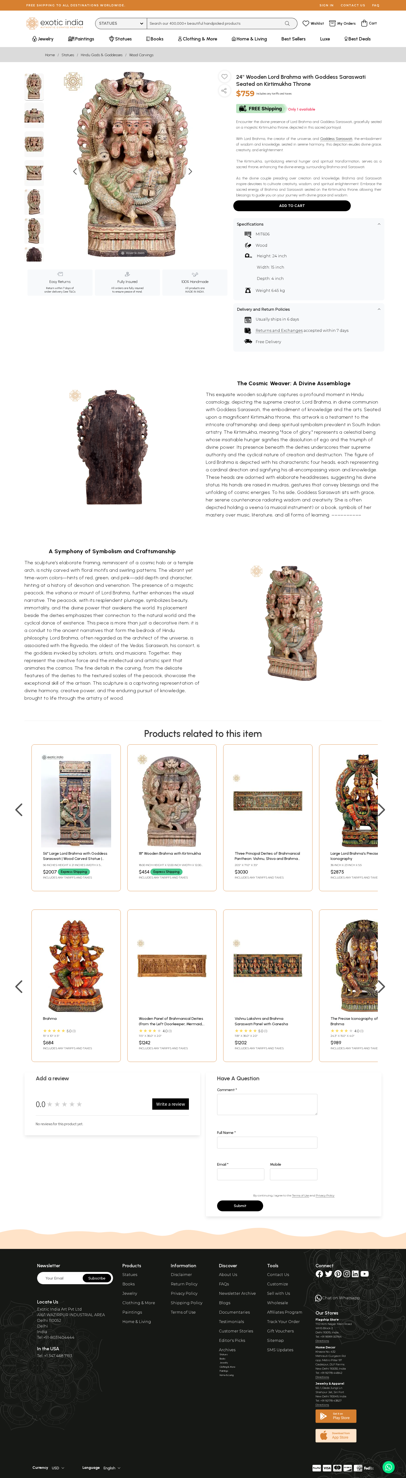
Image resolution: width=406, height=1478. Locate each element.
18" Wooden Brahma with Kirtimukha (170, 853)
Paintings (132, 1312)
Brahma (50, 1018)
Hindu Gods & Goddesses (101, 55)
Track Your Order (283, 1321)
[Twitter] (328, 1275)
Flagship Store (327, 1319)
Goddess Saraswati (336, 138)
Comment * (227, 1090)
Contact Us (278, 1274)
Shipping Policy (186, 1303)
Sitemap (275, 1340)
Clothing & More (138, 1303)
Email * (223, 1164)
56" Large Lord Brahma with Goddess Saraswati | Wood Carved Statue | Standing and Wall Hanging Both (75, 858)
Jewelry (129, 1293)
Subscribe (96, 1278)
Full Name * (226, 1132)
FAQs (224, 1284)
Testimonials (231, 1321)
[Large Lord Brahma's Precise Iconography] (364, 846)
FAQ (376, 5)
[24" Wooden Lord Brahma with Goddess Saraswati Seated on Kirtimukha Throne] (34, 87)
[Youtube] (364, 1275)
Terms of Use (300, 1195)
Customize (277, 1284)
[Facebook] (319, 1275)
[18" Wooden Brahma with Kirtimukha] (172, 846)
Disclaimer (181, 1274)
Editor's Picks (232, 1340)
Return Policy (184, 1284)
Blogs (224, 1303)
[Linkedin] (355, 1275)
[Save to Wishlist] (224, 78)
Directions (322, 1341)
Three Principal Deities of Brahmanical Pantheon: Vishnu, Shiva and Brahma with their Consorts (267, 858)
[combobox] (214, 23)
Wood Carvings (141, 55)
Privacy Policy (325, 1195)
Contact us (353, 5)
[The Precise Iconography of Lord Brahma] (364, 1011)
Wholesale (277, 1303)
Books (128, 1284)
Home (50, 55)
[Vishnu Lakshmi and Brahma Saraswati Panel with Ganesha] (268, 1011)
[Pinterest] (338, 1275)
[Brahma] (76, 1011)
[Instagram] (347, 1275)
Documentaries (234, 1312)
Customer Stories (236, 1331)
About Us (228, 1274)
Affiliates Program (284, 1312)
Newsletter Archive (237, 1293)
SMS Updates (280, 1350)
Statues (68, 55)
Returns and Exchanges (279, 330)
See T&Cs (69, 291)
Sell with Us (278, 1293)
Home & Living (136, 1321)
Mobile (275, 1164)
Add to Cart (292, 205)
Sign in (327, 5)
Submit (240, 1206)
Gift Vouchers (280, 1331)
